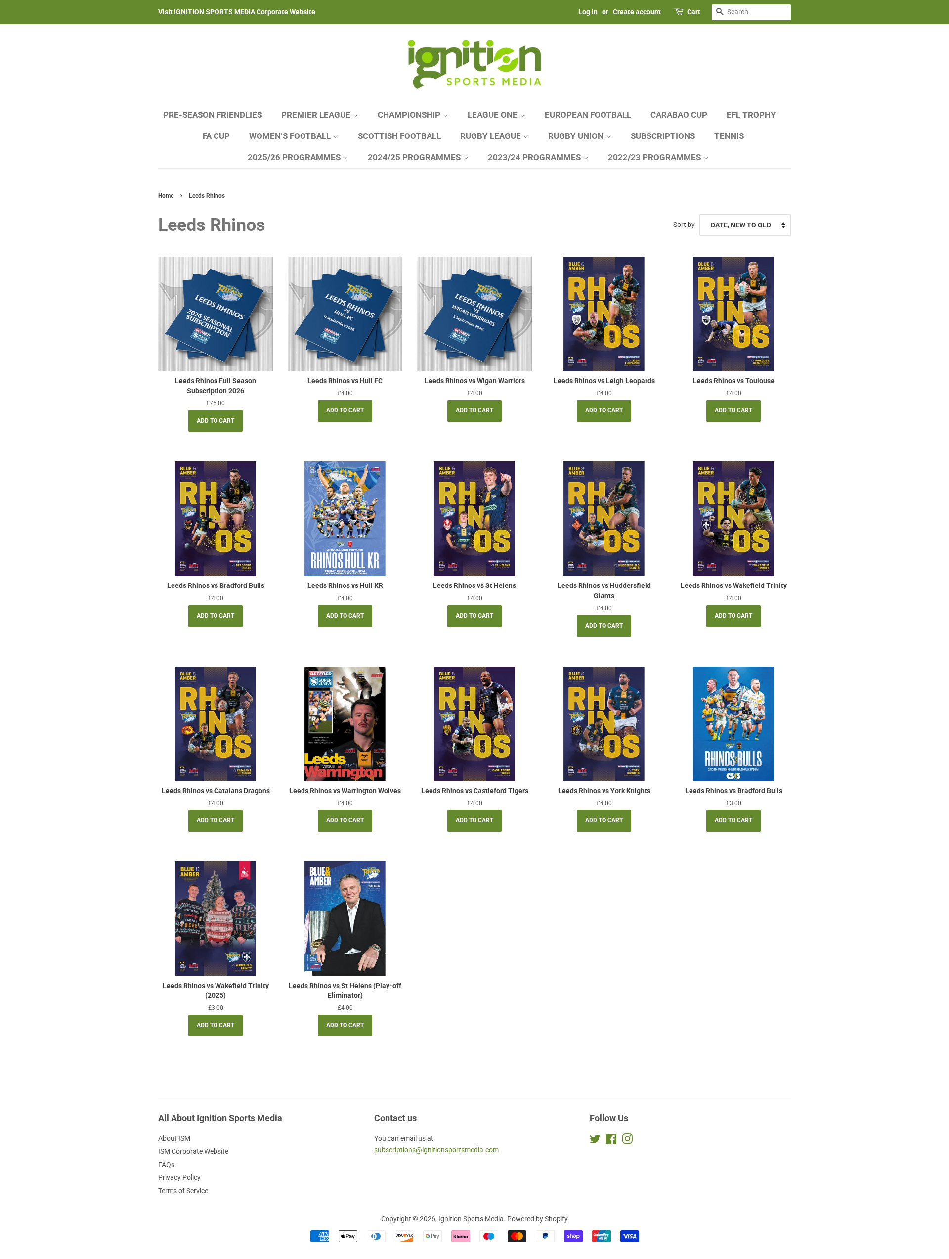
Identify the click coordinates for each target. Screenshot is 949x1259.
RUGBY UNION (576, 136)
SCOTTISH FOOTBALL (399, 136)
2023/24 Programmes (535, 157)
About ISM (174, 1138)
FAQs (166, 1165)
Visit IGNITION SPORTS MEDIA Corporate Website (236, 12)
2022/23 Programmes (655, 157)
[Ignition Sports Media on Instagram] (627, 1141)
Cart (693, 12)
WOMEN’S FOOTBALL (291, 136)
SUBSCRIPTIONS (663, 136)
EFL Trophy (751, 115)
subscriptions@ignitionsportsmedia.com (436, 1150)
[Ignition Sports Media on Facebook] (611, 1141)
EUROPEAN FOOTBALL (588, 115)
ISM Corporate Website (193, 1151)
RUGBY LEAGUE (491, 136)
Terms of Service (183, 1191)
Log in (588, 12)
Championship (410, 115)
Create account (637, 12)
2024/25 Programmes (415, 157)
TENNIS (729, 136)
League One (493, 115)
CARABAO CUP (678, 115)
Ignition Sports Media (471, 1219)
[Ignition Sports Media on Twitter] (595, 1141)
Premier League (316, 115)
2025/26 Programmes (295, 157)
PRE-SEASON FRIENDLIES (212, 115)
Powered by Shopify (537, 1219)
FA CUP (216, 136)
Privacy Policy (179, 1177)
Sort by (684, 225)
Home (165, 195)
